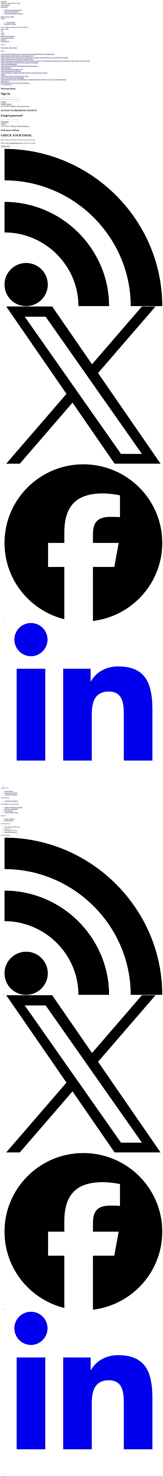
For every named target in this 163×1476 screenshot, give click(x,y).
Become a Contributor (11, 809)
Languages (26, 59)
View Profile (10, 17)
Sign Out (3, 17)
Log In (3, 29)
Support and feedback (11, 793)
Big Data (18, 56)
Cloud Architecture (27, 57)
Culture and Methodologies (9, 54)
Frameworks (9, 59)
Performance (59, 57)
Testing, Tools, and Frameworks (80, 61)
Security (65, 57)
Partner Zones (5, 62)
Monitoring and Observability (61, 61)
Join (7, 29)
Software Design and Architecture (11, 57)
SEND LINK (5, 122)
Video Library (9, 38)
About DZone (9, 791)
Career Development (27, 54)
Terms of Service (10, 819)
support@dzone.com (23, 106)
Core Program (9, 811)
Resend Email (5, 146)
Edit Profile (4, 7)
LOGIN (3, 102)
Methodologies (38, 54)
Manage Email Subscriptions (13, 10)
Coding (3, 59)
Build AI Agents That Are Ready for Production (23, 62)
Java (14, 59)
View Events (4, 48)
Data (23, 56)
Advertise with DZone (11, 801)
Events (3, 38)
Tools (31, 59)
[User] (2, 31)
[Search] (3, 34)
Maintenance (48, 61)
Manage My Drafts (10, 24)
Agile (19, 54)
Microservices (51, 57)
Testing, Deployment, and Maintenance (12, 61)
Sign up (13, 106)
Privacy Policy (9, 820)
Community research (11, 794)
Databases (28, 56)
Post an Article (10, 22)
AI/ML (14, 56)
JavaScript (19, 59)
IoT (32, 56)
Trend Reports (10, 36)
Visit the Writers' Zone (11, 812)
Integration (43, 57)
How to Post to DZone (11, 12)
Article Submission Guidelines (14, 13)
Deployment (28, 61)
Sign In (3, 124)
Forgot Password (6, 104)
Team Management (48, 54)
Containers (36, 57)
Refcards (3, 36)
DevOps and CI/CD (38, 61)
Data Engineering (6, 56)
